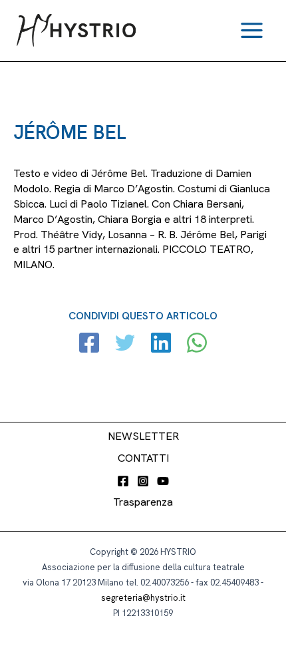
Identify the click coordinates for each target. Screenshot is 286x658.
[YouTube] (163, 481)
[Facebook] (89, 344)
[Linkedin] (161, 344)
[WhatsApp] (197, 344)
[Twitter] (125, 344)
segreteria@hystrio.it (143, 597)
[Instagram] (143, 481)
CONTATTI (143, 458)
